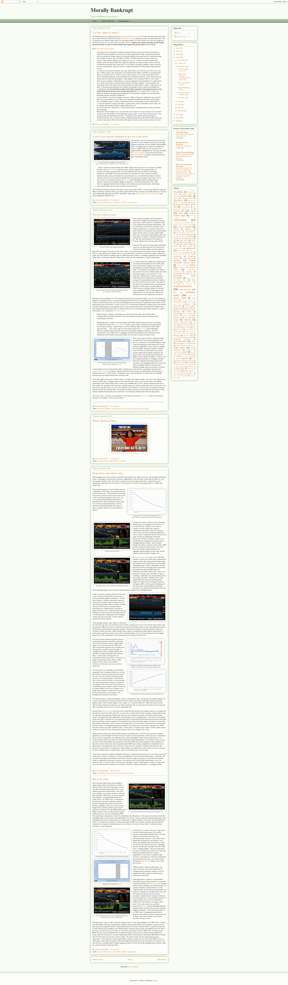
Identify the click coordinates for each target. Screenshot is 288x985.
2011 (178, 114)
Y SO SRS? (122, 461)
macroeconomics (106, 202)
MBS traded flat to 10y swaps (146, 193)
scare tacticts (189, 329)
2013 (178, 54)
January (181, 111)
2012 (178, 57)
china (180, 213)
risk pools (179, 329)
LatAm (184, 282)
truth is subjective (189, 364)
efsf (180, 235)
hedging (175, 254)
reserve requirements (180, 322)
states (185, 343)
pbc (194, 308)
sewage (183, 333)
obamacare (177, 306)
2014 (178, 51)
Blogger (155, 980)
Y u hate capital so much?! (105, 32)
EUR (191, 236)
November (182, 60)
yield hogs (176, 375)
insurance (181, 267)
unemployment (178, 368)
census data (178, 211)
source (119, 364)
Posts (178, 33)
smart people (188, 337)
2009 (178, 121)
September (182, 66)
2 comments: (115, 124)
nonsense (186, 304)
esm (174, 236)
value (179, 370)
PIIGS (178, 310)
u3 (174, 366)
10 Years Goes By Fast (183, 146)
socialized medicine (181, 339)
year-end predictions (186, 374)
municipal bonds (178, 302)
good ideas (187, 246)
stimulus (193, 343)
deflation (188, 229)
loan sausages (187, 284)
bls (189, 204)
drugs (185, 233)
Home (95, 21)
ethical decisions (182, 236)
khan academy (191, 278)
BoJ (182, 207)
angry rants (187, 194)
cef (191, 209)
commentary (180, 220)
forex (194, 240)
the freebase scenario (128, 38)
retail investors (185, 324)
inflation (107, 409)
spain (194, 341)
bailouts (191, 200)
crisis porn (181, 227)
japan (191, 273)
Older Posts (161, 960)
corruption (184, 224)
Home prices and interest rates (107, 473)
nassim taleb (190, 302)
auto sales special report (182, 198)
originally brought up (137, 155)
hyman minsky (181, 265)
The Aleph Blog (182, 132)
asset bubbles (187, 196)
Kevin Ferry (144, 396)
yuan (184, 376)
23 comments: (115, 406)
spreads (178, 343)
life (174, 284)
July (179, 101)
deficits (175, 229)
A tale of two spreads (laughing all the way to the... (183, 77)
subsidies (189, 350)
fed (99, 202)
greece (193, 248)
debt (189, 227)
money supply (179, 298)
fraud (177, 242)
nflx (174, 304)
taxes (184, 352)
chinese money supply (184, 214)
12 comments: (115, 949)
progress (185, 315)
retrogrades (183, 326)
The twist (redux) (138, 153)
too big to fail (180, 362)
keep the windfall (111, 169)
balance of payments (180, 202)
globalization (180, 244)
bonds (100, 409)
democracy (177, 231)
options (187, 308)
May (179, 107)
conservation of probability (180, 222)
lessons (191, 282)
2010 (178, 118)
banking (193, 202)
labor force (181, 280)
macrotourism (117, 202)
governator (176, 248)
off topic (188, 306)
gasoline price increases (100, 371)
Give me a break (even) (104, 214)
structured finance (189, 345)
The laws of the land (107, 21)
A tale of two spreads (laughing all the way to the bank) (120, 136)
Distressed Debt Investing (182, 143)
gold (188, 244)
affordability (101, 773)
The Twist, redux (119, 311)
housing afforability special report (184, 261)
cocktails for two (181, 217)
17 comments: (115, 458)
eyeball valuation (178, 238)
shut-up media (188, 335)
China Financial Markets (185, 152)
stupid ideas (179, 348)
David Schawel (135, 36)
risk (194, 328)
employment (188, 235)
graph (184, 248)
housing (121, 773)
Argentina (176, 196)
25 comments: (115, 200)
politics (189, 312)
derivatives (179, 233)
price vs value (186, 313)
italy (184, 273)
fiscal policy (184, 240)
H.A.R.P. (126, 180)
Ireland (175, 273)
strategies (178, 345)
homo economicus (112, 773)
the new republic (185, 356)
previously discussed (142, 557)
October (181, 63)
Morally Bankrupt (112, 10)
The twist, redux (100, 779)
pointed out (145, 861)
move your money (187, 300)
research (187, 320)
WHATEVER (113, 461)
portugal (176, 313)
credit (193, 224)
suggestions (176, 352)
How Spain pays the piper (105, 49)
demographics (190, 231)
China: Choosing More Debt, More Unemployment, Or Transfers (185, 156)
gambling (193, 242)
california (184, 209)
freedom (185, 242)
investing (189, 272)
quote (186, 318)
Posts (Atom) (134, 967)
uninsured (190, 368)
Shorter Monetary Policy (104, 420)
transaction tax (177, 364)
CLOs (191, 215)
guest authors (182, 250)
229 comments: (115, 771)
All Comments (181, 36)
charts (193, 211)
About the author (123, 21)
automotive (178, 200)
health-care (188, 253)
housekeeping (187, 258)
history (185, 254)
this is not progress (184, 357)
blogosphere (180, 204)
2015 (178, 48)
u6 (179, 366)
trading (146, 409)
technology (184, 354)
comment (125, 36)
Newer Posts (97, 960)
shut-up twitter (177, 337)
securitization (177, 332)
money (190, 295)
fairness (190, 238)
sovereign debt (179, 341)
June (180, 104)
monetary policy (132, 202)
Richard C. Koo (184, 328)
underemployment (188, 366)
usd (174, 370)
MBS (124, 202)
